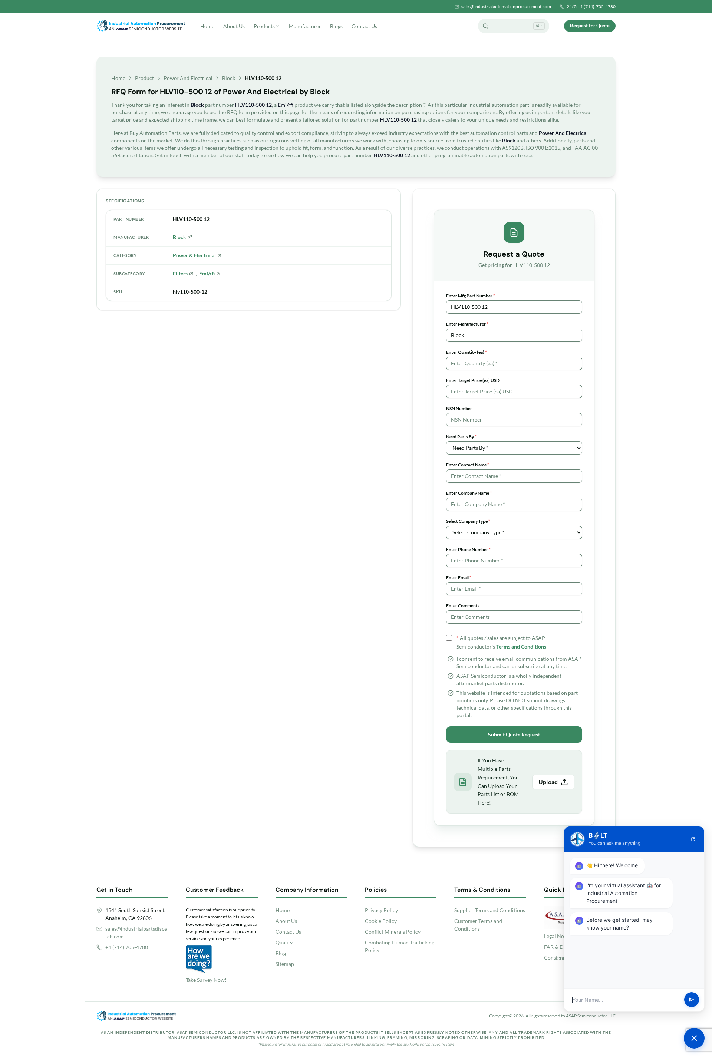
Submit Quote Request (514, 734)
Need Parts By (461, 436)
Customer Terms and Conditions (478, 925)
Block (228, 78)
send (691, 1000)
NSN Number (459, 408)
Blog (281, 953)
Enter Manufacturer (467, 324)
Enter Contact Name (467, 465)
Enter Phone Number (468, 549)
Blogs (336, 26)
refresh (693, 839)
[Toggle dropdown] (278, 26)
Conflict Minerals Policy (393, 931)
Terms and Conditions (521, 646)
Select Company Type (468, 521)
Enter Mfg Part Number (470, 295)
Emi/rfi (207, 273)
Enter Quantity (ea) (466, 352)
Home (207, 26)
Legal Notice (558, 936)
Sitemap (285, 964)
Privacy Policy (381, 910)
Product (144, 78)
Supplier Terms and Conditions (489, 910)
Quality (284, 942)
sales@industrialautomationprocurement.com (506, 6)
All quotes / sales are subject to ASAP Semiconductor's (501, 642)
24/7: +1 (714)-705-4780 (591, 6)
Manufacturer (305, 26)
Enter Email (458, 577)
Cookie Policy (381, 921)
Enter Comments (462, 605)
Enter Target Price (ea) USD (473, 380)
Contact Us (364, 26)
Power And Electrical (188, 78)
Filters (180, 273)
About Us (234, 26)
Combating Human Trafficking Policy (399, 946)
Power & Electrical (194, 255)
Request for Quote (590, 26)
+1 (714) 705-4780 (126, 947)
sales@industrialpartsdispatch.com (136, 932)
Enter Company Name (469, 493)
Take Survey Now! (206, 980)
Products (264, 26)
